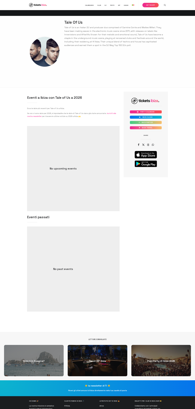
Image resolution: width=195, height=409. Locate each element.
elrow (102, 406)
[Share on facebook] (138, 144)
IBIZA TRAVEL (146, 128)
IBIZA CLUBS (146, 117)
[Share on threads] (148, 144)
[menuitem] (89, 5)
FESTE (112, 5)
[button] (165, 5)
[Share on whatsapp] (153, 144)
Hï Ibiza (67, 406)
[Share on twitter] (143, 144)
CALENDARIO (89, 5)
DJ (106, 5)
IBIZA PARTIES (146, 122)
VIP (119, 5)
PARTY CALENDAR (145, 112)
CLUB (99, 5)
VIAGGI (126, 5)
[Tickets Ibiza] (38, 5)
